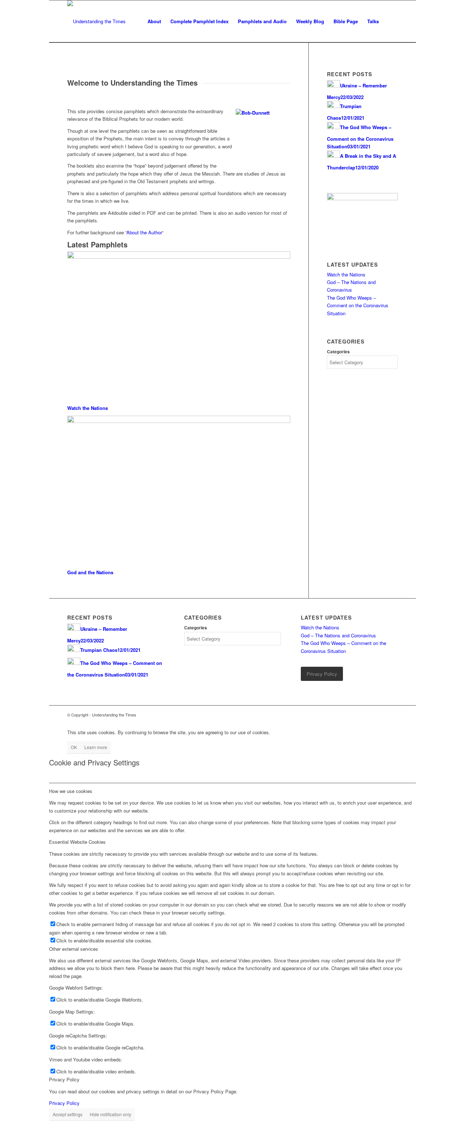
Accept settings (67, 1114)
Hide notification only (110, 1114)
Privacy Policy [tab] (64, 1079)
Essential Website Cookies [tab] (77, 841)
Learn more (95, 747)
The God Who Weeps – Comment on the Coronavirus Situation (357, 305)
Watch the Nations (87, 407)
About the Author (144, 232)
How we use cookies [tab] (70, 791)
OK (74, 747)
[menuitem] (154, 21)
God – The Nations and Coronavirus (338, 635)
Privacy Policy (64, 1103)
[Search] (391, 21)
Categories (338, 352)
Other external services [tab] (73, 948)
